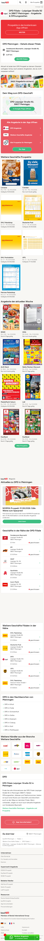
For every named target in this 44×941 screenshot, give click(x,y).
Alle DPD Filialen (22, 59)
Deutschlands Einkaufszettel (10, 898)
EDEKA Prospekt (6, 870)
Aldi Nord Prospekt (7, 884)
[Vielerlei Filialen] (38, 745)
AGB (2, 933)
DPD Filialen (26, 841)
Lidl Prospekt (5, 890)
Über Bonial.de (5, 856)
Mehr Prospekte (22, 446)
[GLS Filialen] (6, 762)
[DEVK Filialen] (6, 769)
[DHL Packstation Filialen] (38, 762)
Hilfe (2, 927)
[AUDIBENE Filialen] (16, 754)
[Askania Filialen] (16, 745)
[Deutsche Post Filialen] (6, 754)
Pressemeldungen (6, 907)
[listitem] (11, 176)
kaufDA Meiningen (8, 839)
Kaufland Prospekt (6, 873)
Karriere (3, 862)
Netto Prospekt (6, 887)
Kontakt (24, 930)
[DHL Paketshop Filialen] (27, 762)
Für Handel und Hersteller (9, 859)
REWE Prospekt (6, 876)
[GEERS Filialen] (16, 762)
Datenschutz (5, 930)
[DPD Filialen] (16, 769)
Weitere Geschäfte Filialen (11, 841)
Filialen (19, 839)
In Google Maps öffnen (22, 109)
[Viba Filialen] (27, 745)
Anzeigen (38, 7)
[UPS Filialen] (38, 754)
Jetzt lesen (22, 521)
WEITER (22, 32)
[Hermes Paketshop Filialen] (27, 754)
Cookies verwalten (28, 933)
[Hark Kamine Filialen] (6, 745)
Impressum (25, 927)
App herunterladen (7, 904)
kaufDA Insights (6, 901)
